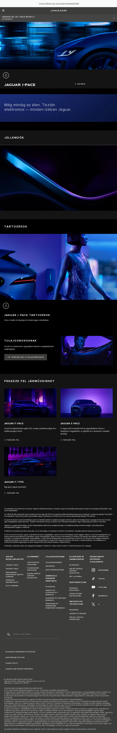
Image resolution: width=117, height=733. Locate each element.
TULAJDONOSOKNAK (54, 562)
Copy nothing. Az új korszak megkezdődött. (59, 3)
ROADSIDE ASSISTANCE (74, 589)
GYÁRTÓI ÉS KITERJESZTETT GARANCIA (52, 593)
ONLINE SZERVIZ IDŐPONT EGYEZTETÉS (33, 576)
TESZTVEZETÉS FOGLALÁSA (33, 563)
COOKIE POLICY (11, 663)
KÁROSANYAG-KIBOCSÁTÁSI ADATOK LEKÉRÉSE (14, 575)
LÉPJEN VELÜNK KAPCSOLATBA (75, 595)
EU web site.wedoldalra (75, 723)
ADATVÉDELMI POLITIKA (15, 657)
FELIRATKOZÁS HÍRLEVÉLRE (33, 569)
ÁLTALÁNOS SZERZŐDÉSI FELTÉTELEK (20, 652)
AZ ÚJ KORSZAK (12, 586)
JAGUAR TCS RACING (77, 613)
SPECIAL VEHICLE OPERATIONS (76, 618)
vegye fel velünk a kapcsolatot (44, 729)
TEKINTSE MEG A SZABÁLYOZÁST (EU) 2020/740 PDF (23, 688)
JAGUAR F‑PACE (12, 565)
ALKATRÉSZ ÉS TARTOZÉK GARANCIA (56, 599)
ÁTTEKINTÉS (50, 587)
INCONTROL (50, 566)
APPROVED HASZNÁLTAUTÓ (12, 581)
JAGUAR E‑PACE (12, 569)
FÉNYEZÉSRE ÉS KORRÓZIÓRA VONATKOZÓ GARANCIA (55, 606)
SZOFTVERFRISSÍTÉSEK (55, 570)
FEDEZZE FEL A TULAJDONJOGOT (27, 357)
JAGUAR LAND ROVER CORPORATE (19, 669)
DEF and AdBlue (75, 576)
